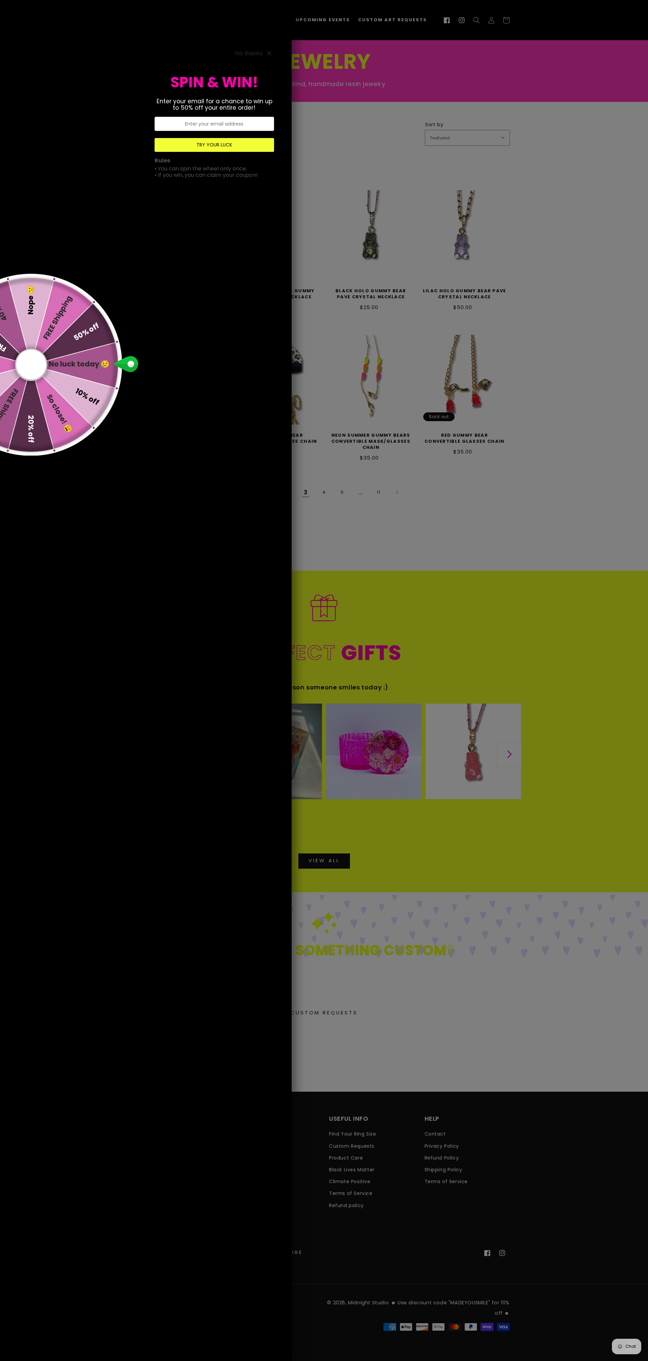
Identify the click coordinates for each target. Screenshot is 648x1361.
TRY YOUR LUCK (214, 144)
